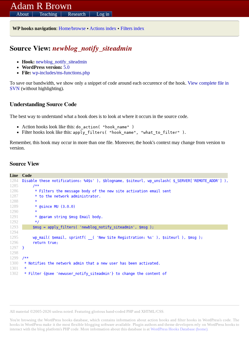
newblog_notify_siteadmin (61, 61)
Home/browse (72, 28)
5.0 (66, 67)
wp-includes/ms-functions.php (61, 72)
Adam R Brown (41, 5)
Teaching (48, 14)
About (23, 14)
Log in (103, 14)
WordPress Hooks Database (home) (179, 329)
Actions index (103, 28)
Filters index (132, 28)
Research (77, 14)
